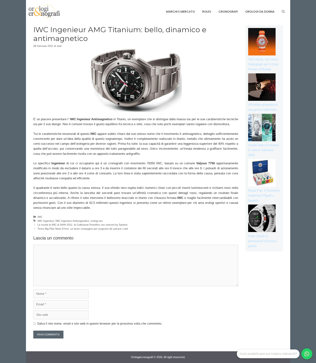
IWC (39, 216)
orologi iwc (97, 220)
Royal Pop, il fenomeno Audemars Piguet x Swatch (264, 195)
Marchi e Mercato (180, 12)
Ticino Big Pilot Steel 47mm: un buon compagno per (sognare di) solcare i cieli (82, 228)
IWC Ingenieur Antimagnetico (72, 220)
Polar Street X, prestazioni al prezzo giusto (262, 241)
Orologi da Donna (259, 12)
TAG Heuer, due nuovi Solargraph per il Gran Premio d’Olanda (263, 64)
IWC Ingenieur (45, 220)
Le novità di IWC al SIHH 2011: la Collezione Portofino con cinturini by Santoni (82, 224)
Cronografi (228, 12)
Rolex (206, 12)
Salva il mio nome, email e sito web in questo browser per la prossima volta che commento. (99, 323)
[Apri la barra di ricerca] (283, 11)
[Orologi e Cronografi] (44, 11)
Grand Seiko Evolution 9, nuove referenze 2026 (263, 150)
